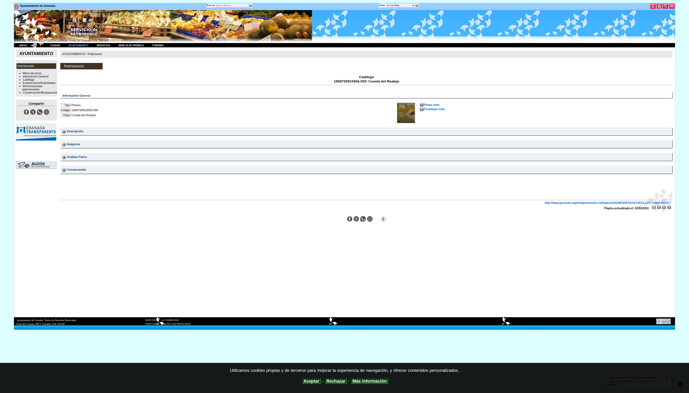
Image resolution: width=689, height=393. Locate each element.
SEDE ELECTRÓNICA (131, 45)
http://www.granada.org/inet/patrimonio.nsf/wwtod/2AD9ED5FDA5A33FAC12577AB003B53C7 (608, 202)
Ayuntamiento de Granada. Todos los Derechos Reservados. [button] (47, 322)
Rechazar (335, 381)
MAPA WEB (151, 320)
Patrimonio (95, 54)
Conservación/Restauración (40, 92)
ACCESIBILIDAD (170, 320)
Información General (36, 76)
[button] (416, 5)
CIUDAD (55, 45)
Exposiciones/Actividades (39, 82)
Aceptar (311, 381)
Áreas (382, 5)
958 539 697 (58, 324)
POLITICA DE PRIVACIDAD (176, 324)
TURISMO (158, 45)
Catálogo (28, 79)
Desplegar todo (434, 109)
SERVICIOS (103, 45)
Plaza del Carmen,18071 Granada (33, 324)
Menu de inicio (32, 73)
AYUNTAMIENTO (78, 45)
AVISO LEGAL (152, 324)
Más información (369, 381)
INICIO (23, 45)
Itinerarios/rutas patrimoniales (32, 88)
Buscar (211, 5)
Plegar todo (432, 104)
